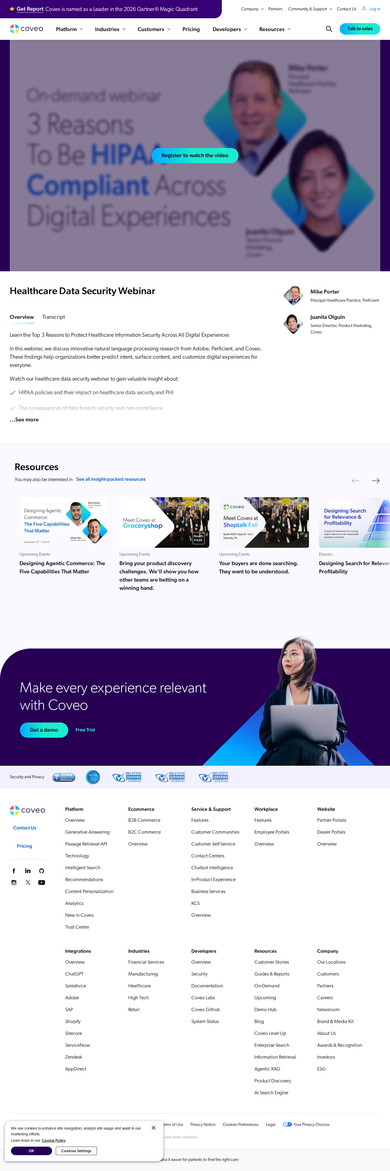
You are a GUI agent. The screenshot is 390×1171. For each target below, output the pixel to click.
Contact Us (346, 9)
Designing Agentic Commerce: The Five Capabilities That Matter (62, 567)
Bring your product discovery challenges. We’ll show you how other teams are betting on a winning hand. (159, 575)
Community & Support (307, 9)
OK (31, 1150)
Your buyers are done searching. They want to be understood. (259, 567)
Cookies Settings (76, 1150)
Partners (275, 9)
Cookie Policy (54, 1140)
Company (249, 9)
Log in (375, 9)
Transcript (53, 317)
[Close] (153, 1127)
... (24, 419)
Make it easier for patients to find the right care (197, 1160)
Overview (22, 317)
